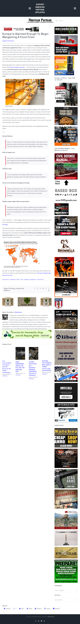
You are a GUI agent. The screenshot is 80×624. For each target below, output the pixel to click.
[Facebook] (34, 288)
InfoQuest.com (51, 616)
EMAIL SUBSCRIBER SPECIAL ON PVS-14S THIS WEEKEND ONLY (20, 366)
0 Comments (6, 375)
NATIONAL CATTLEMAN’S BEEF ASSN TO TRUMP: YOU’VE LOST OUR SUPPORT (46, 365)
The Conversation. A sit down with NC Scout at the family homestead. (7, 366)
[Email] (48, 288)
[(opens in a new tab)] (20, 348)
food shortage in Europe (17, 67)
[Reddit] (40, 288)
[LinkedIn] (43, 288)
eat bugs (4, 224)
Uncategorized (32, 279)
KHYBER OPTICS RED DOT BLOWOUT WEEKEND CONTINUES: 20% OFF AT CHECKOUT (33, 368)
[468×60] (20, 27)
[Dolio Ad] (27, 298)
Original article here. (8, 41)
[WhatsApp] (46, 288)
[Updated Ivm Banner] (27, 330)
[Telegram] (48, 290)
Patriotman (6, 279)
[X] (37, 288)
